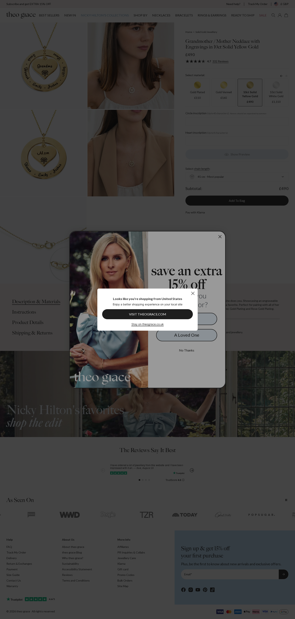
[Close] (192, 293)
